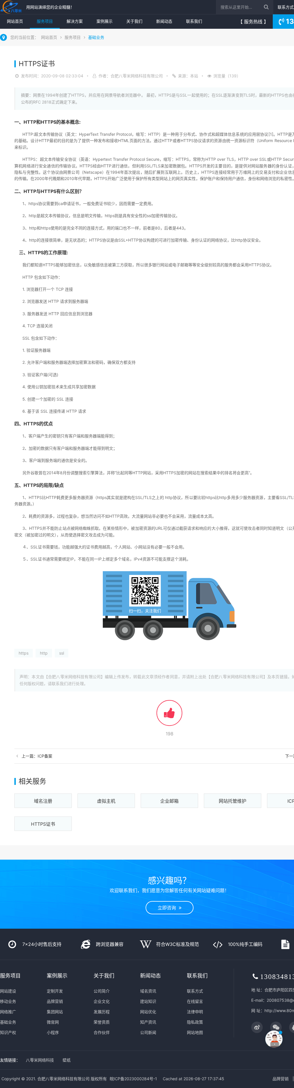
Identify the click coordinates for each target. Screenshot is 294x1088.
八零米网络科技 (40, 1060)
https (23, 653)
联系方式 (286, 7)
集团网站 (55, 1011)
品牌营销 (55, 1001)
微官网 (53, 1022)
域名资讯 (148, 990)
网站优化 (148, 1011)
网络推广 (8, 1011)
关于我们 (134, 21)
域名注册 (43, 801)
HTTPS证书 (43, 824)
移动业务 (8, 1001)
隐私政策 (195, 1022)
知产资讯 (148, 1022)
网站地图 (195, 1032)
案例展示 (104, 21)
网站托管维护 (232, 801)
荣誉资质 (102, 1022)
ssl (61, 653)
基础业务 (96, 37)
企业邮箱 (169, 801)
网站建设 (8, 990)
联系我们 (194, 21)
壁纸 (67, 1060)
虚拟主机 (106, 801)
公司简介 (102, 990)
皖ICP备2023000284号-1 (133, 1078)
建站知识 (148, 1001)
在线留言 (195, 1001)
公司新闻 (148, 1032)
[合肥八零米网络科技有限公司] (11, 7)
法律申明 (195, 1011)
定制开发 (55, 990)
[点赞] (169, 715)
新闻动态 (164, 21)
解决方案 (75, 21)
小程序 (53, 1032)
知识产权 (8, 1032)
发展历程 (102, 1011)
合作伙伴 (102, 1032)
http (44, 653)
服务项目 (45, 21)
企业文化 (102, 1001)
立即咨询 (168, 908)
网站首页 (15, 21)
